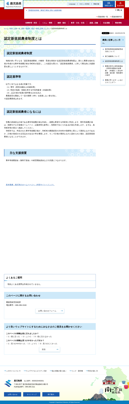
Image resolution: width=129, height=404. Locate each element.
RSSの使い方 (93, 371)
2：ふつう (27, 337)
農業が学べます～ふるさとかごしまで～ (114, 81)
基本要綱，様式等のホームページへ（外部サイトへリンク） (30, 185)
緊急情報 (120, 5)
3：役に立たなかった (43, 337)
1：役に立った (14, 337)
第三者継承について (112, 56)
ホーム (6, 28)
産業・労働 (13, 28)
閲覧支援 (96, 4)
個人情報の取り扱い (59, 371)
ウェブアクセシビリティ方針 (36, 371)
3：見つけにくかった (48, 344)
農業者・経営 (30, 28)
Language (72, 4)
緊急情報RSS (117, 17)
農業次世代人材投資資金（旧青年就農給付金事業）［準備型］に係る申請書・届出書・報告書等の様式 (114, 70)
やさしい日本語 (84, 4)
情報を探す (109, 5)
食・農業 (21, 28)
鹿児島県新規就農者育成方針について (114, 50)
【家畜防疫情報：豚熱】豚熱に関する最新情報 (45, 10)
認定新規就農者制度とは (114, 61)
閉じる (119, 10)
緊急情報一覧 (103, 17)
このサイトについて (13, 371)
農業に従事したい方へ (43, 28)
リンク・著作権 (77, 371)
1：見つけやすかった (16, 344)
